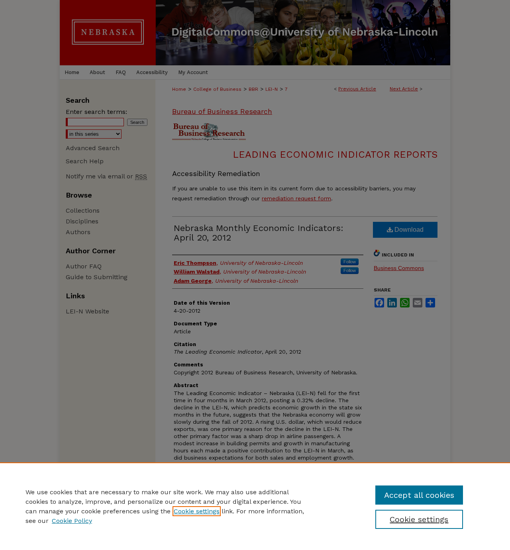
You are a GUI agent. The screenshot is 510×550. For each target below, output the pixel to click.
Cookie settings (197, 511)
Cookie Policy (72, 521)
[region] (255, 506)
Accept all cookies (419, 495)
